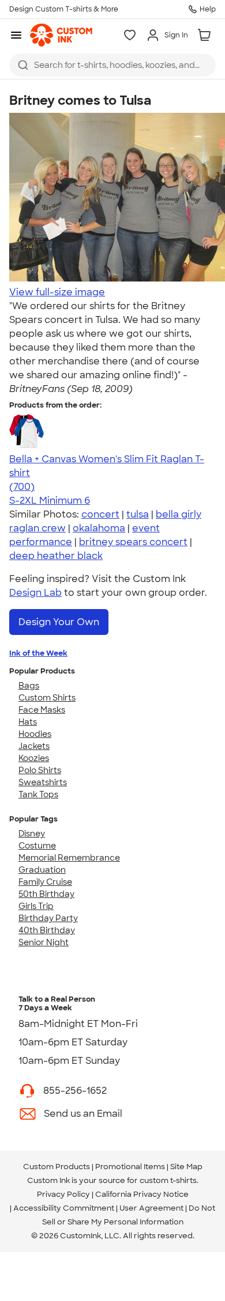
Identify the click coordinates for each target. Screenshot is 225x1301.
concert (100, 514)
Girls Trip (36, 906)
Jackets (34, 746)
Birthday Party (48, 918)
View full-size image (57, 292)
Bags (28, 685)
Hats (27, 722)
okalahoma (99, 528)
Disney (31, 833)
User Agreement (151, 1208)
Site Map (186, 1166)
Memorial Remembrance (69, 858)
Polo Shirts (39, 770)
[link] (61, 35)
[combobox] (112, 65)
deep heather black (56, 556)
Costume (37, 845)
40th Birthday (46, 930)
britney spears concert (133, 542)
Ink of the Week (38, 653)
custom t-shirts (168, 1180)
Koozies (33, 758)
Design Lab (35, 593)
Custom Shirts (47, 698)
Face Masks (41, 710)
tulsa (137, 514)
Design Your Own (58, 622)
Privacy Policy (63, 1194)
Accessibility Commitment (63, 1208)
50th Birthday (46, 894)
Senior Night (43, 942)
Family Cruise (45, 882)
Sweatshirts (42, 782)
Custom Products (56, 1166)
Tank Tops (38, 794)
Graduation (42, 870)
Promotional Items (130, 1166)
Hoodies (34, 734)
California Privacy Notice (142, 1194)
